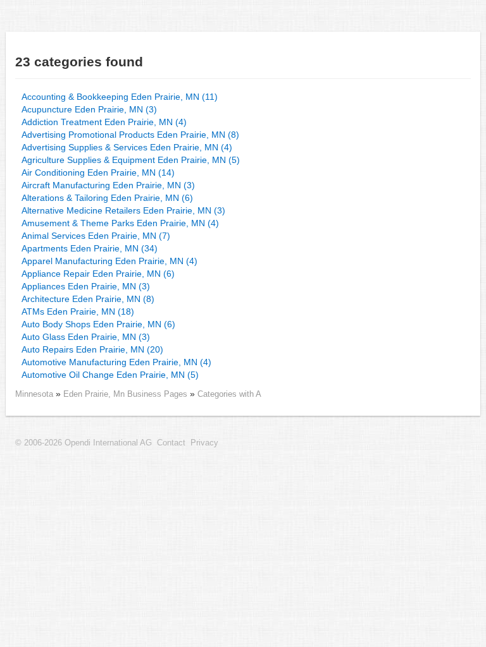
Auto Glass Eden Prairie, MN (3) (86, 337)
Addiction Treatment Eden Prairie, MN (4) (104, 122)
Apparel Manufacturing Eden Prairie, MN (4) (109, 261)
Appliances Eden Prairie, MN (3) (86, 286)
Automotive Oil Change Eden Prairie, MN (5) (110, 375)
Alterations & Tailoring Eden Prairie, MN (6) (107, 198)
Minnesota (34, 394)
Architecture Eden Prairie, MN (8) (88, 299)
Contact (171, 442)
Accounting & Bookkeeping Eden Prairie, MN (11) (120, 97)
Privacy (204, 442)
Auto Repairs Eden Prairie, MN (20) (92, 349)
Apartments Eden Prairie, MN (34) (90, 248)
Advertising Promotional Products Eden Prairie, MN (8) (130, 135)
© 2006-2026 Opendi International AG (83, 442)
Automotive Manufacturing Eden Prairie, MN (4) (116, 362)
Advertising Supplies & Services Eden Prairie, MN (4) (127, 147)
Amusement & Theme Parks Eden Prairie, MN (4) (120, 223)
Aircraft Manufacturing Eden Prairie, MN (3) (108, 185)
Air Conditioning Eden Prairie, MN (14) (98, 172)
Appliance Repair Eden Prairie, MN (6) (98, 274)
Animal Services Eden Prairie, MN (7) (96, 236)
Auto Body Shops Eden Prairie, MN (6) (98, 324)
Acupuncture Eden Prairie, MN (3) (89, 109)
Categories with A (229, 394)
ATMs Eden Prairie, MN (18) (78, 311)
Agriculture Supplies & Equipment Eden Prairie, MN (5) (131, 160)
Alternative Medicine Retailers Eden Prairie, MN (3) (123, 210)
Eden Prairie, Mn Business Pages (126, 394)
